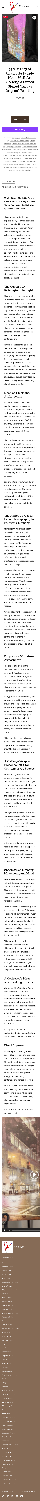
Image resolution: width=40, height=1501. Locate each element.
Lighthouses (7, 1425)
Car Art (5, 1359)
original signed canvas (10, 164)
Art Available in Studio (28, 138)
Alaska (5, 1387)
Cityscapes (16, 138)
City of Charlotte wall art (20, 144)
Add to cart (20, 119)
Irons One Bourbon (10, 1313)
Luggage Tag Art (9, 1433)
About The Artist (9, 1274)
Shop (4, 1263)
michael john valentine (19, 152)
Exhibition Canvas (10, 1410)
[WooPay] (20, 129)
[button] (34, 18)
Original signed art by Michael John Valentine (20, 161)
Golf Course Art (9, 1429)
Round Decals (8, 1398)
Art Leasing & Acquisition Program (8, 1464)
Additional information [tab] (15, 187)
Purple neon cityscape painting (20, 167)
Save (6, 17)
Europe (5, 1367)
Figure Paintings (9, 1356)
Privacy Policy (28, 1491)
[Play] (5, 1230)
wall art (28, 170)
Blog (4, 1383)
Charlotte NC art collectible (19, 141)
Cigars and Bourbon (10, 1290)
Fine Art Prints (9, 1394)
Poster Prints (8, 1390)
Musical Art (7, 1363)
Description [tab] (8, 181)
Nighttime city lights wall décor (25, 158)
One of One (7, 1286)
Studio (5, 1294)
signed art (21, 170)
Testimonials (8, 1414)
